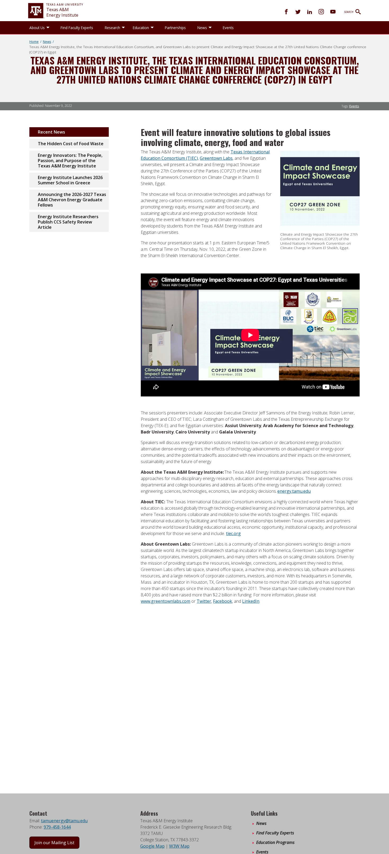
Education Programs (275, 842)
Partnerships (175, 27)
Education (141, 27)
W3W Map (179, 846)
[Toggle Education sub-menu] (152, 27)
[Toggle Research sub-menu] (123, 27)
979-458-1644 (57, 827)
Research (112, 27)
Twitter (204, 601)
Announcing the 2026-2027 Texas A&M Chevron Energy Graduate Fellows (72, 199)
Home (34, 41)
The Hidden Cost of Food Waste (70, 144)
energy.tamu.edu (294, 491)
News (202, 27)
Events (228, 27)
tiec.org (233, 533)
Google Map (152, 846)
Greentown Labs (216, 158)
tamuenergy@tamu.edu (64, 821)
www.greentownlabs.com (165, 601)
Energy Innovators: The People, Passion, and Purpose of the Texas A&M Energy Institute (70, 160)
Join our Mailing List (54, 843)
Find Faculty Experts (77, 27)
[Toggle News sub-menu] (210, 27)
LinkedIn (250, 601)
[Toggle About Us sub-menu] (48, 27)
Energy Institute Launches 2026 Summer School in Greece (70, 180)
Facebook (222, 601)
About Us (37, 27)
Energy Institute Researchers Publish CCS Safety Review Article (68, 222)
